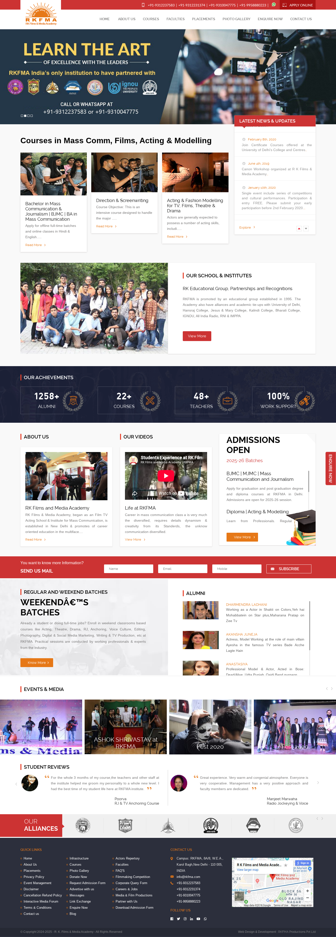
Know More (37, 663)
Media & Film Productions (134, 895)
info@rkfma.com (188, 877)
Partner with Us (126, 901)
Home (105, 19)
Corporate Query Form (131, 883)
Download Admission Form (134, 907)
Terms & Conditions (38, 907)
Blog (73, 914)
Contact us (301, 19)
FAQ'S (120, 871)
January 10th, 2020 (262, 187)
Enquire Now (270, 19)
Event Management (37, 883)
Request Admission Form (88, 883)
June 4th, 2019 (258, 163)
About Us (127, 19)
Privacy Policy (34, 877)
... (306, 150)
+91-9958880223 (252, 5)
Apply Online (301, 5)
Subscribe (289, 569)
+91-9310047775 (222, 5)
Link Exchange (80, 901)
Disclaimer (31, 889)
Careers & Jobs (127, 889)
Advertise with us (82, 889)
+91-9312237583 (161, 5)
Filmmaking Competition (133, 877)
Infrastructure (79, 858)
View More (197, 336)
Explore (245, 227)
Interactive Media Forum (41, 901)
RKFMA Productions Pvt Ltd (297, 932)
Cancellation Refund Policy (43, 895)
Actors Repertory (128, 858)
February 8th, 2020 (262, 139)
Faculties (176, 19)
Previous (301, 229)
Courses (151, 19)
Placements (203, 19)
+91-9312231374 (191, 5)
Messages (77, 895)
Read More (33, 245)
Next (308, 229)
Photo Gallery (236, 19)
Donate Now (78, 877)
